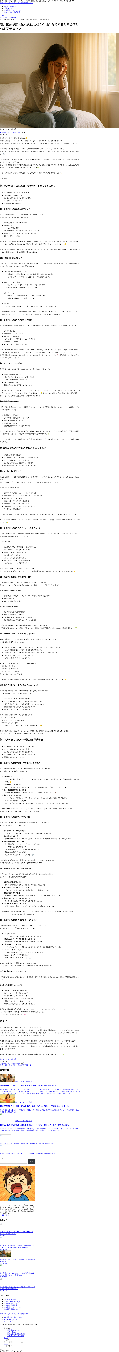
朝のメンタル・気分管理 (8, 1059)
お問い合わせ (11, 1332)
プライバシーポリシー (11, 1319)
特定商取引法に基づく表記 (13, 1317)
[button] (23, 132)
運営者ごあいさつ (13, 1330)
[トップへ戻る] (0, 1349)
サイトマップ (8, 1321)
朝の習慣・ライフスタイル (16, 1334)
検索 (1, 1158)
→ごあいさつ (4, 1215)
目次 (1, 178)
